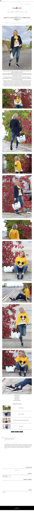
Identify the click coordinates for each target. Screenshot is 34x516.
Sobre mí (26, 11)
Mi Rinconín (6, 437)
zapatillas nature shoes (25, 23)
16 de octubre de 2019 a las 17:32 (12, 437)
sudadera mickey (11, 23)
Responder (5, 440)
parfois (26, 22)
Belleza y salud (17, 11)
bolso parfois (9, 22)
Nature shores (22, 22)
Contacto (22, 11)
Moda (8, 11)
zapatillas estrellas (17, 23)
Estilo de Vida (12, 11)
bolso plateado (14, 22)
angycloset (5, 22)
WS (18, 507)
